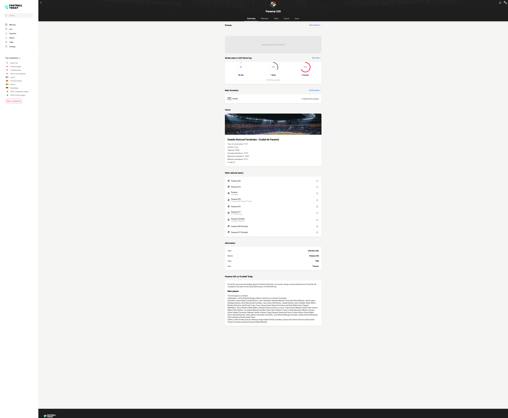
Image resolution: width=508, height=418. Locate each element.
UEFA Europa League (17, 95)
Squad (286, 18)
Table (276, 18)
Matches (264, 18)
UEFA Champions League (19, 91)
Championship (15, 70)
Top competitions (12, 58)
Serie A (12, 84)
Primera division (16, 81)
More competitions (14, 101)
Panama (316, 266)
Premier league (15, 66)
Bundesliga (14, 88)
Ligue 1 (12, 77)
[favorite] (500, 2)
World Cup (14, 63)
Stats (297, 18)
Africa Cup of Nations (18, 74)
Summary (251, 18)
